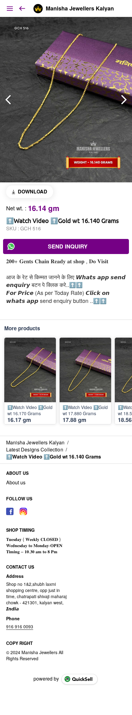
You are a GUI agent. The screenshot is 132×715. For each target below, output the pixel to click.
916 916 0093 (19, 626)
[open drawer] (10, 8)
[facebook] (10, 511)
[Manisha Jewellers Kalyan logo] (38, 8)
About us (15, 482)
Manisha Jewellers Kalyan (80, 9)
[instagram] (23, 511)
